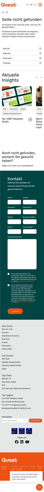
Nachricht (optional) (15, 237)
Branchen (6, 339)
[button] (37, 77)
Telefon (10, 217)
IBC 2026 (6, 359)
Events (5, 342)
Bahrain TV (6, 378)
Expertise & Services (10, 336)
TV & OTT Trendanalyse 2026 (14, 405)
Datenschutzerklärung (25, 281)
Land (10, 198)
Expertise (7, 53)
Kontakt (32, 466)
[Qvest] (8, 5)
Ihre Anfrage (28, 227)
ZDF (3, 385)
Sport (4, 368)
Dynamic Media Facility (11, 365)
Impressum (14, 466)
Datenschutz (24, 466)
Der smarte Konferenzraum (13, 401)
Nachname (27, 207)
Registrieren (35, 420)
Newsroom (7, 58)
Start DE (6, 48)
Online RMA (7, 349)
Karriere (5, 332)
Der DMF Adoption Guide (12, 120)
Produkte (6, 63)
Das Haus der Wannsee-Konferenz (16, 388)
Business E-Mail (29, 217)
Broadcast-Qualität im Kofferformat (16, 408)
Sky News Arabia (9, 382)
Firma (10, 227)
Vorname (11, 207)
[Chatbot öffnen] (27, 4)
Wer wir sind (7, 329)
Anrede (25, 198)
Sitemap (39, 466)
